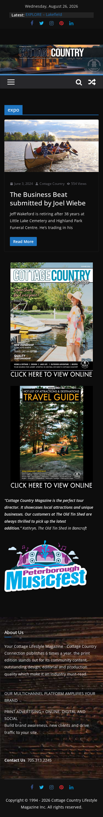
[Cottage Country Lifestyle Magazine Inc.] (51, 49)
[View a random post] (92, 82)
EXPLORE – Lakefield (44, 15)
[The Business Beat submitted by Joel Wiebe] (51, 146)
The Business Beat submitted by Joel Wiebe (48, 198)
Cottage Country (52, 183)
